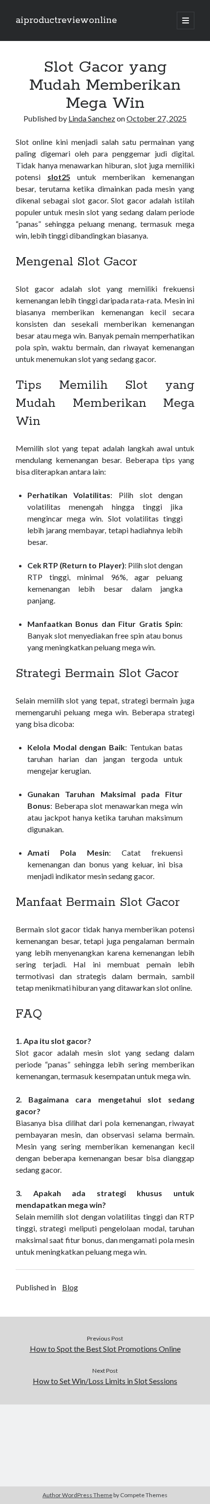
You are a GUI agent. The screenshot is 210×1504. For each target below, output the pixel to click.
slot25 (58, 176)
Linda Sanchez (91, 118)
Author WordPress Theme (77, 1495)
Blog (70, 1287)
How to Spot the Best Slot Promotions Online (105, 1348)
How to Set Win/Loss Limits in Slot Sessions (105, 1380)
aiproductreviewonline (66, 20)
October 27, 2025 (156, 118)
